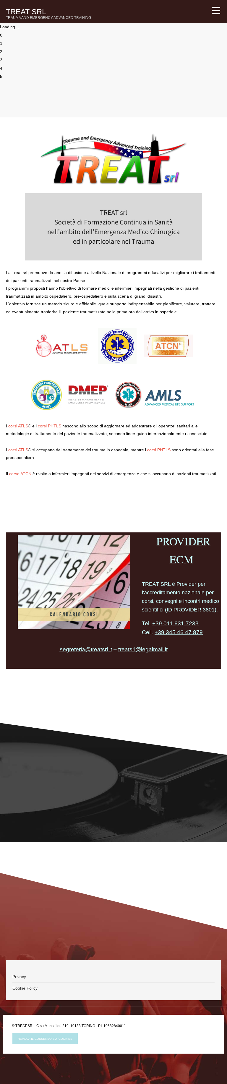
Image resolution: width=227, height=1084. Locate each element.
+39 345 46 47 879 (179, 632)
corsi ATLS (18, 426)
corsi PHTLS (49, 426)
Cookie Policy (25, 988)
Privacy (19, 976)
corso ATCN (20, 473)
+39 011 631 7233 (175, 623)
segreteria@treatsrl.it (86, 649)
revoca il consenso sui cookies (45, 1038)
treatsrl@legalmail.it (143, 649)
